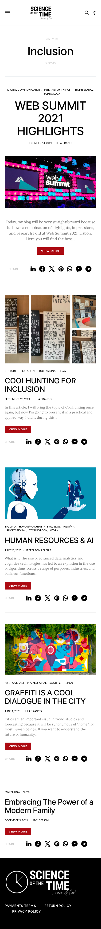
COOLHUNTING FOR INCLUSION (40, 385)
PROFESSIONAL (83, 89)
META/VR (68, 526)
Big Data (10, 526)
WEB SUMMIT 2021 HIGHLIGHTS (50, 118)
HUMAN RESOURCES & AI (49, 540)
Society (55, 682)
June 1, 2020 (12, 711)
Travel (64, 370)
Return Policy (58, 906)
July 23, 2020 (13, 550)
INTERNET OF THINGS (57, 89)
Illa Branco (65, 142)
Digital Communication (24, 89)
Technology (51, 93)
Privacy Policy (26, 911)
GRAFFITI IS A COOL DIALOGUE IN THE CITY (45, 697)
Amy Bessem (40, 820)
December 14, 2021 (39, 142)
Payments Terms (20, 906)
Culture (10, 370)
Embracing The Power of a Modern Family (49, 806)
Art (7, 682)
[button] (94, 13)
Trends (68, 682)
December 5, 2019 (16, 820)
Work (54, 530)
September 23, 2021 (17, 399)
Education (27, 370)
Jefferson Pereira (38, 550)
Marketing (12, 791)
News (26, 791)
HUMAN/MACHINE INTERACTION (39, 526)
